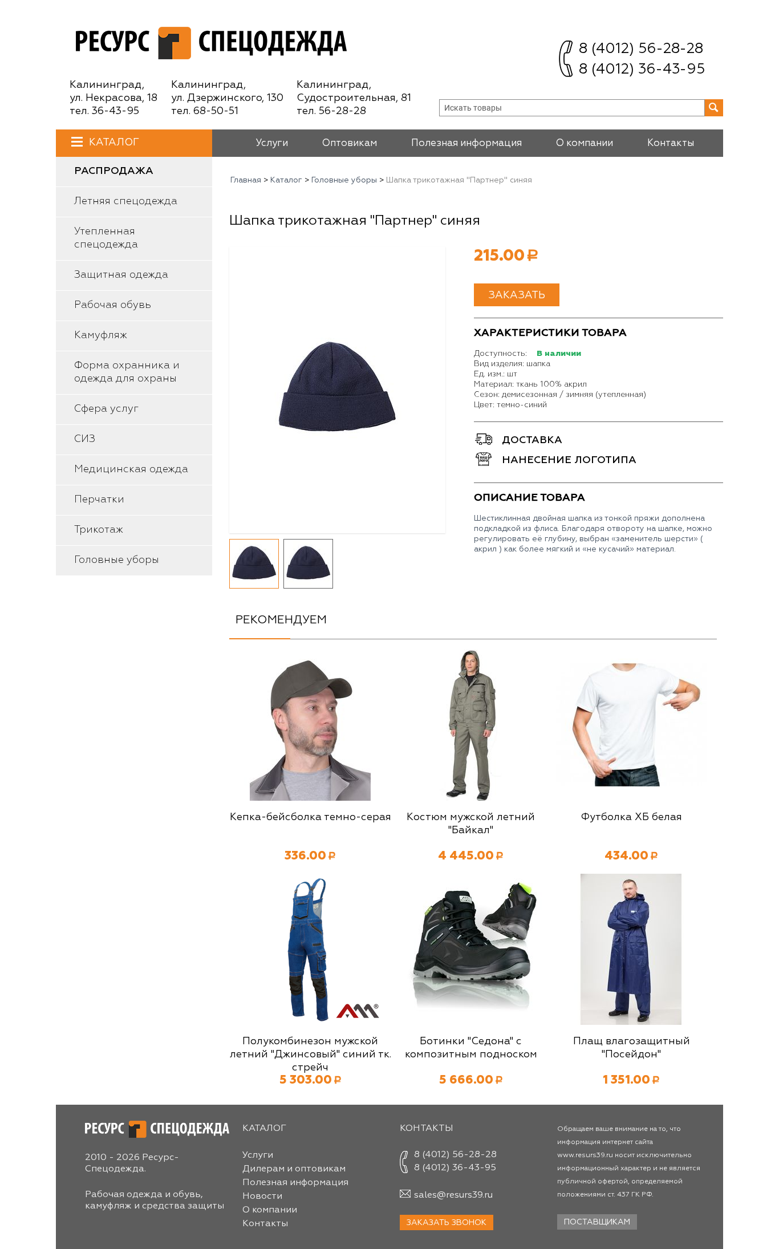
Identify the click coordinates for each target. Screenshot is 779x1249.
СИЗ (84, 439)
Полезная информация (466, 143)
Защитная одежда (121, 275)
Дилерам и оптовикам (294, 1169)
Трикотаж (98, 530)
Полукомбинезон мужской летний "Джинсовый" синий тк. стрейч (310, 1054)
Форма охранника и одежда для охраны (127, 372)
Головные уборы (116, 560)
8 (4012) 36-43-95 (642, 70)
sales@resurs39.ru (453, 1195)
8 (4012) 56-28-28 (641, 49)
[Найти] (714, 107)
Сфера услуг (106, 409)
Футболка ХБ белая (631, 817)
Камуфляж (100, 335)
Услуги (271, 143)
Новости (262, 1196)
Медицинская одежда (131, 469)
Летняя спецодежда (125, 201)
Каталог (114, 142)
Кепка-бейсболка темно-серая (310, 817)
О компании (584, 143)
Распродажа (113, 171)
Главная (245, 180)
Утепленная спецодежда (106, 238)
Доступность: (500, 354)
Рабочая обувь (112, 305)
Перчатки (99, 499)
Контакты (670, 143)
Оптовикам (349, 143)
